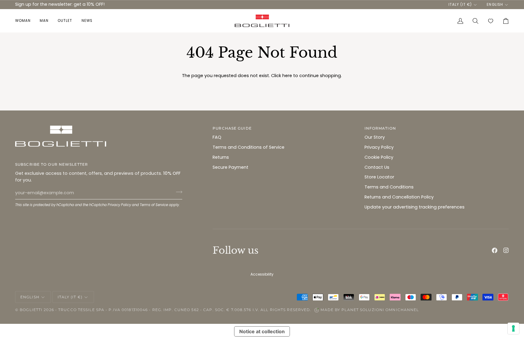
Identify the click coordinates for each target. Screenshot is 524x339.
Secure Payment (230, 167)
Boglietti (31, 309)
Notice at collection (262, 331)
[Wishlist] (490, 21)
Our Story (374, 137)
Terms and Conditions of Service (248, 147)
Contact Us (376, 167)
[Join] (177, 192)
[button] (25, 21)
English (495, 4)
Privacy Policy (119, 204)
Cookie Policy (378, 157)
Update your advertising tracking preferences (414, 207)
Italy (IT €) (460, 4)
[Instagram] (506, 250)
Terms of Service (154, 204)
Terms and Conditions (389, 187)
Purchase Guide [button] (232, 128)
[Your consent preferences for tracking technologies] (513, 328)
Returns (221, 157)
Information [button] (380, 128)
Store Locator (379, 177)
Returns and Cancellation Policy (399, 197)
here (287, 76)
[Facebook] (494, 250)
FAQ (217, 137)
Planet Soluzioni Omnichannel (380, 309)
